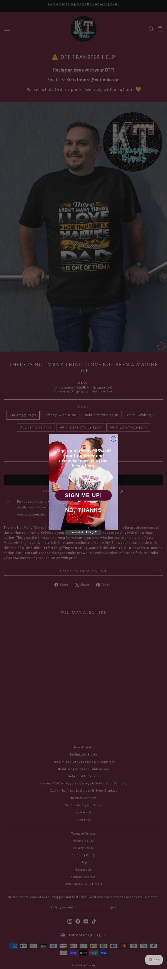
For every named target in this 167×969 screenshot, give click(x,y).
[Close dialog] (113, 439)
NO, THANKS (83, 510)
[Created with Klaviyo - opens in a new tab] (83, 532)
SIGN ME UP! (83, 495)
